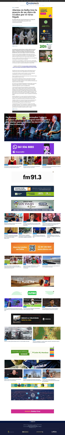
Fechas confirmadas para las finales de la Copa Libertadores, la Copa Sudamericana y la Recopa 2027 (13, 309)
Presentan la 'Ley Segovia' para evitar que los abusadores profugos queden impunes (12, 167)
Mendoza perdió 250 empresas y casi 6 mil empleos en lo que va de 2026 (31, 167)
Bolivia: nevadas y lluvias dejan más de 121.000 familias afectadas (16, 341)
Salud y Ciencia (46, 0)
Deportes (30, 0)
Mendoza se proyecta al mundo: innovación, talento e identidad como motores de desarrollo (32, 380)
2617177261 (34, 427)
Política (28, 0)
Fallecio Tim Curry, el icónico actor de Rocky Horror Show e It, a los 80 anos (12, 380)
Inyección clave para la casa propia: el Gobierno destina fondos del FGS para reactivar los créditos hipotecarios (11, 237)
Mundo (25, 0)
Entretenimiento (34, 0)
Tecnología (42, 0)
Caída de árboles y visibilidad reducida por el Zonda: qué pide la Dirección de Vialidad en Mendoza (25, 236)
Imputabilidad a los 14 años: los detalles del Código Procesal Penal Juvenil (53, 236)
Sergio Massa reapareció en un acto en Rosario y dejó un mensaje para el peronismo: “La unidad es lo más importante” (51, 224)
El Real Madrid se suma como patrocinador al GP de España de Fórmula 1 (51, 266)
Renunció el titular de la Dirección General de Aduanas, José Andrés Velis (12, 224)
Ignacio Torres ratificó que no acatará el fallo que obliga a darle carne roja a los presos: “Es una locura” (31, 224)
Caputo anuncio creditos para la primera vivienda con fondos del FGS (39, 236)
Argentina (22, 0)
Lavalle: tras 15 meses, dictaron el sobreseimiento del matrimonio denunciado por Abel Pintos (50, 380)
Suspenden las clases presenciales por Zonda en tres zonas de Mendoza (51, 167)
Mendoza (19, 0)
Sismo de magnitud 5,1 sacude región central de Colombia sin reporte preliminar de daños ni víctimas (46, 342)
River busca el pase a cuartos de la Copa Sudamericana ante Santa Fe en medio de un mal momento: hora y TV (12, 266)
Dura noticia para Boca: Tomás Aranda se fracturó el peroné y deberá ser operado (50, 309)
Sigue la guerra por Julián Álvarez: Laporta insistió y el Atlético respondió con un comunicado (31, 266)
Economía (38, 0)
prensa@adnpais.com (33, 425)
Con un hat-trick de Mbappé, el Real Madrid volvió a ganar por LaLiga (31, 309)
